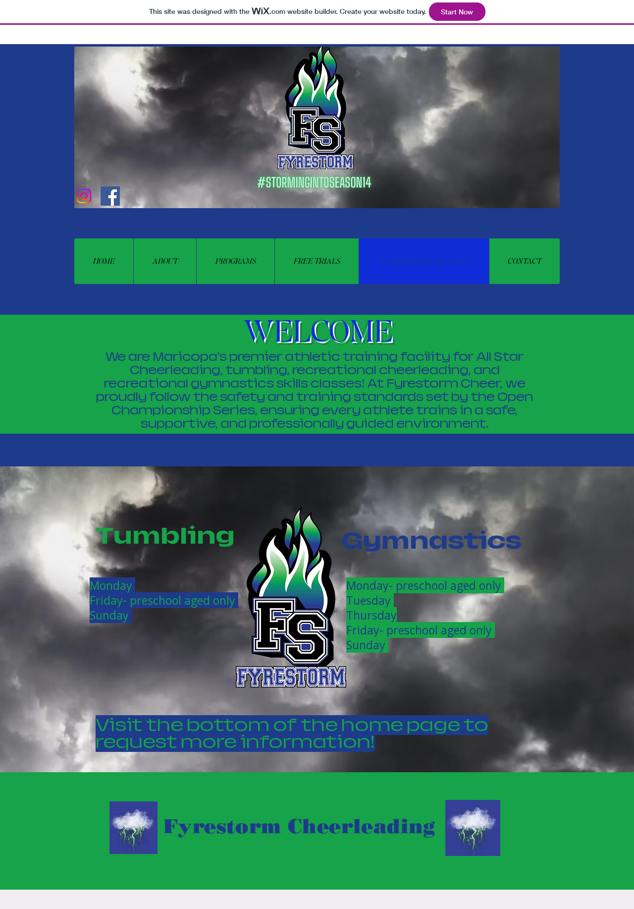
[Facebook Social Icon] (110, 196)
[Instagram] (84, 196)
